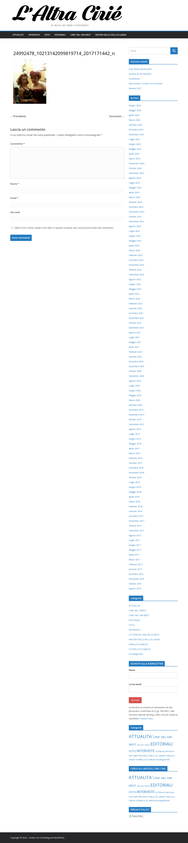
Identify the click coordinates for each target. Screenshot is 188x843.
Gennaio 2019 (135, 463)
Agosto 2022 (135, 279)
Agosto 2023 (135, 226)
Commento (17, 143)
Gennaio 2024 (135, 202)
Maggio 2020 (135, 395)
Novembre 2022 (136, 264)
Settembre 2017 (136, 530)
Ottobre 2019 (135, 419)
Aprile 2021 (134, 347)
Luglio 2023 (134, 231)
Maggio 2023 (135, 240)
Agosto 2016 (135, 588)
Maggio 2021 (135, 342)
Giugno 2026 (135, 105)
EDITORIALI (60, 34)
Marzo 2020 (134, 400)
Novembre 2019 (136, 414)
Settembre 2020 (136, 376)
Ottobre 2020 (135, 371)
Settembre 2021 (136, 327)
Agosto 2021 (135, 332)
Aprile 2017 (134, 554)
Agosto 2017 (135, 535)
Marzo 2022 (134, 298)
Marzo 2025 (134, 158)
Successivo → (116, 116)
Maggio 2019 (135, 443)
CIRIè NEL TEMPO (137, 610)
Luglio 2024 (134, 182)
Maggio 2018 (135, 492)
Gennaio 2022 (135, 308)
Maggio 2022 (135, 289)
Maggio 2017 (135, 549)
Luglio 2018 (134, 482)
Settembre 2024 (136, 173)
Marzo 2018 (134, 501)
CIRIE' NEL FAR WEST (139, 615)
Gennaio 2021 (135, 356)
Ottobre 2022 (135, 269)
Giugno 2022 (135, 284)
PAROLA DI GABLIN (138, 644)
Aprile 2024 (134, 192)
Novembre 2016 (136, 578)
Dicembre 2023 (136, 207)
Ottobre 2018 (135, 477)
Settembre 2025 (136, 134)
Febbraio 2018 (135, 506)
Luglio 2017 (134, 540)
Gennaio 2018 (135, 511)
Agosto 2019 (135, 429)
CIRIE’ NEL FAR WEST (80, 34)
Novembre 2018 (136, 472)
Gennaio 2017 (135, 569)
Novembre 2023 (136, 211)
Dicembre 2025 (136, 129)
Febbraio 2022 (135, 303)
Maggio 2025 (135, 149)
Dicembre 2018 (136, 467)
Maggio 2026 (135, 110)
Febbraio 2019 (135, 458)
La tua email (135, 684)
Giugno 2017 (135, 545)
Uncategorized (136, 654)
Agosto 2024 (135, 178)
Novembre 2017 (136, 521)
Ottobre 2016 (135, 583)
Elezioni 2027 (135, 88)
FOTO (47, 34)
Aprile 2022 (134, 293)
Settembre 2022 (136, 274)
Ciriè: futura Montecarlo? (140, 69)
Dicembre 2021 (136, 313)
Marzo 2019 (134, 453)
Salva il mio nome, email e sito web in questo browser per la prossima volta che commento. (64, 227)
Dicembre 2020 (136, 361)
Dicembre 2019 (136, 409)
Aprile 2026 (134, 115)
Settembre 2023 (136, 221)
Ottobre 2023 (135, 216)
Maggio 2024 (135, 187)
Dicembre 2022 (136, 260)
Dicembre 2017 (136, 516)
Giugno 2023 (135, 236)
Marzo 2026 (134, 120)
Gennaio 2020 (135, 405)
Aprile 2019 (134, 448)
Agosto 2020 (135, 380)
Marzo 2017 (134, 559)
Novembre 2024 (136, 163)
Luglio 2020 (134, 385)
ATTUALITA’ (18, 34)
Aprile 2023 (134, 245)
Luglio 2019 (134, 434)
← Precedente (18, 116)
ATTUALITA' (134, 605)
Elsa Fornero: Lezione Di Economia (145, 83)
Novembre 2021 (136, 318)
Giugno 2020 (135, 390)
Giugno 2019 (135, 438)
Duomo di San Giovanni (140, 73)
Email (14, 198)
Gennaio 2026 (135, 124)
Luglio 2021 (134, 337)
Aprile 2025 (134, 153)
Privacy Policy (146, 718)
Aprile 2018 (134, 496)
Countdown (134, 78)
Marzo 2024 (134, 197)
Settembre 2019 (136, 424)
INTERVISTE (34, 34)
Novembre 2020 (136, 366)
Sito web (15, 212)
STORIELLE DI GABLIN (140, 649)
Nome (14, 183)
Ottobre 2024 (135, 168)
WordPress (59, 837)
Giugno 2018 (135, 487)
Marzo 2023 (134, 250)
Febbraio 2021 (135, 351)
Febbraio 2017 (135, 564)
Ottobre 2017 (135, 525)
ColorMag (44, 837)
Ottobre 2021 (135, 322)
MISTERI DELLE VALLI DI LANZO (110, 34)
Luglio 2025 (134, 139)
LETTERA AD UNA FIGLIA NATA (144, 634)
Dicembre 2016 (136, 574)
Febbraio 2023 (135, 255)
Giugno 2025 (135, 144)
